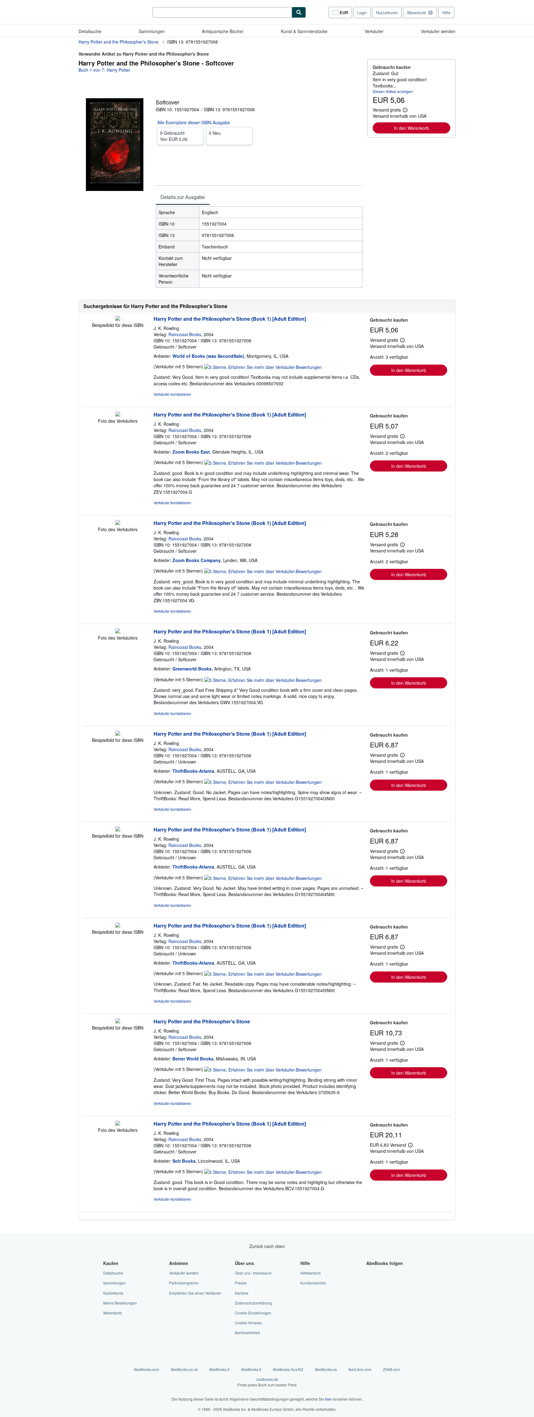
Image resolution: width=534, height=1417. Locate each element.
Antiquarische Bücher (223, 31)
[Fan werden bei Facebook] (370, 1273)
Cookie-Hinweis (248, 1322)
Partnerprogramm (184, 1282)
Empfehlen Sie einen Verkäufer (195, 1293)
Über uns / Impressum (253, 1272)
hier (328, 1399)
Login (362, 12)
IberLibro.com (359, 1369)
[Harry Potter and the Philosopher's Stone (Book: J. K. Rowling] (117, 319)
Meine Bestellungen (120, 1302)
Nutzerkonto (387, 12)
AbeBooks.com (146, 1369)
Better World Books (193, 1058)
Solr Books (184, 1161)
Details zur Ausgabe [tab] (182, 197)
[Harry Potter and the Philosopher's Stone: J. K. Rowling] (117, 1021)
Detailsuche (89, 31)
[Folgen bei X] (370, 1283)
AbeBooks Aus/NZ (288, 1369)
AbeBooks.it (251, 1369)
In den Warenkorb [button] (411, 128)
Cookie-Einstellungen (253, 1312)
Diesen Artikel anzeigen (393, 91)
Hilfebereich (310, 1272)
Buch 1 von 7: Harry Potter (104, 70)
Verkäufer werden (438, 31)
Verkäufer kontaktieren (172, 394)
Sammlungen (152, 31)
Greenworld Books (192, 669)
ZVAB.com (391, 1369)
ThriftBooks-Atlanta (193, 771)
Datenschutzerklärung (253, 1302)
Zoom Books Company (196, 560)
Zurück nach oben (267, 1246)
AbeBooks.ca (326, 1369)
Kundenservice (313, 1282)
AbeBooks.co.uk (184, 1369)
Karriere (241, 1293)
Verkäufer (374, 31)
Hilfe (446, 12)
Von (174, 136)
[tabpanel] (259, 247)
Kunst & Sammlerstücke (304, 31)
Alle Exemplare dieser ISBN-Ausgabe (193, 122)
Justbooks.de (267, 1382)
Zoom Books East (191, 452)
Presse (241, 1282)
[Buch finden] (299, 12)
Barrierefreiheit (247, 1332)
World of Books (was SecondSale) (208, 356)
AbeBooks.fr (219, 1369)
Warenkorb (112, 1312)
